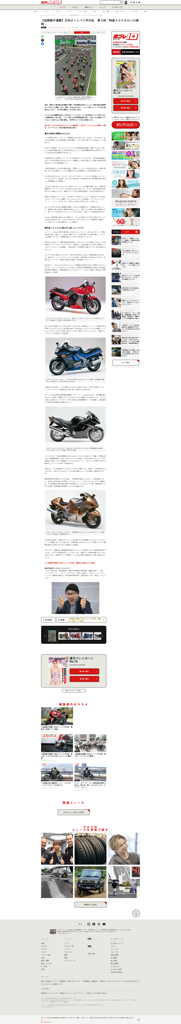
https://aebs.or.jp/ (63, 933)
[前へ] (44, 636)
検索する (121, 2)
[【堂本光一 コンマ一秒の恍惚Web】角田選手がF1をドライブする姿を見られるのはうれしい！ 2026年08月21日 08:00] (124, 849)
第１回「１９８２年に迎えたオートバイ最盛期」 (62, 125)
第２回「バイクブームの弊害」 (92, 125)
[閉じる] (139, 1020)
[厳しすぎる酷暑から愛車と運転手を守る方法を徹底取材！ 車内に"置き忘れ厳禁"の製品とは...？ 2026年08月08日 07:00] (124, 882)
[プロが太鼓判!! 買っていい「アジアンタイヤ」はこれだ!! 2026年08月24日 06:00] (91, 849)
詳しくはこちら (46, 1021)
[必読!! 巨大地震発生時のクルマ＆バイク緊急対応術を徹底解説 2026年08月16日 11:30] (57, 882)
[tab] (49, 32)
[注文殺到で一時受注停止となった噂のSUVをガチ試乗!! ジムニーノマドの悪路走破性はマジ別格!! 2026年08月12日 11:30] (91, 882)
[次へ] (102, 636)
